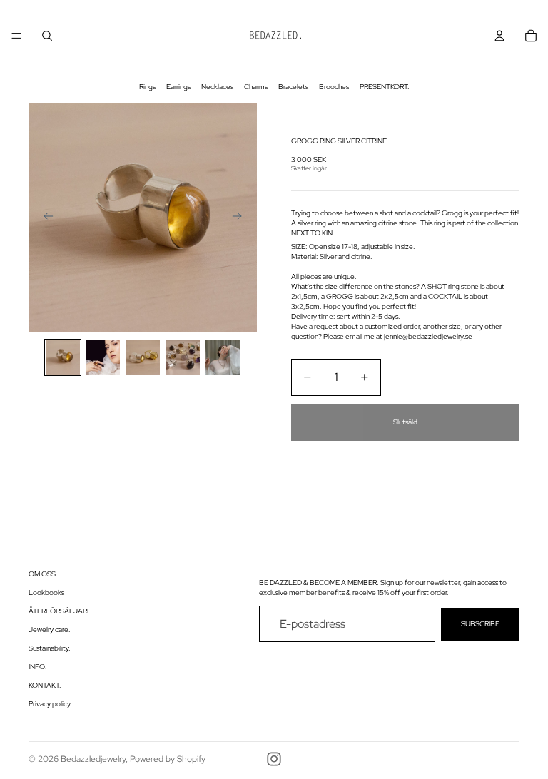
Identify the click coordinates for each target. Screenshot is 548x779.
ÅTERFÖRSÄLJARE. (61, 611)
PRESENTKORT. (385, 86)
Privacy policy (50, 703)
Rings (147, 86)
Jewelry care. (50, 629)
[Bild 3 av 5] (143, 357)
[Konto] (499, 35)
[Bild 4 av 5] (183, 357)
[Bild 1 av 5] (63, 357)
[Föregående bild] (44, 217)
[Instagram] (274, 759)
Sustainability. (50, 648)
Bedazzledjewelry (93, 759)
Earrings (178, 86)
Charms (256, 86)
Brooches (334, 86)
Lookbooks (46, 592)
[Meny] (16, 35)
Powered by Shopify (168, 759)
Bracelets (293, 86)
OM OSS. (43, 574)
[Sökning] (47, 35)
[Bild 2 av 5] (103, 357)
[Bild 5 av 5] (223, 357)
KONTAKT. (45, 685)
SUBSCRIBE (480, 623)
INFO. (38, 666)
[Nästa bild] (241, 217)
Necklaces (217, 86)
